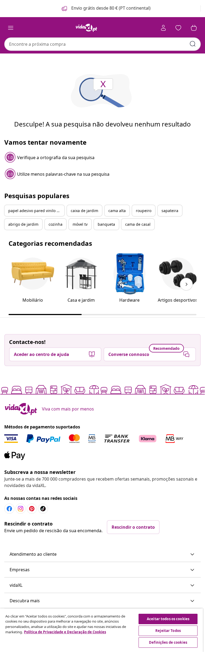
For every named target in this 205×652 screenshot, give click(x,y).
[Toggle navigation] (10, 27)
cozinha (55, 224)
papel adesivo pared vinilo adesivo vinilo (36, 210)
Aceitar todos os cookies (168, 618)
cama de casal (138, 224)
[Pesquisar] (192, 44)
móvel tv (80, 224)
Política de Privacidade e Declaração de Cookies (65, 632)
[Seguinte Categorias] (186, 284)
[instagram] (20, 508)
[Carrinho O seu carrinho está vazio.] (193, 28)
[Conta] (163, 28)
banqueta (106, 224)
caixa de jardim (84, 210)
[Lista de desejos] (178, 28)
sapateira (169, 210)
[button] (106, 8)
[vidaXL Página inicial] (86, 28)
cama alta (117, 210)
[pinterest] (31, 508)
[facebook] (9, 508)
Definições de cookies (168, 642)
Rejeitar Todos (168, 630)
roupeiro (143, 210)
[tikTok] (43, 508)
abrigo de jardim (23, 224)
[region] (101, 630)
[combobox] (102, 44)
